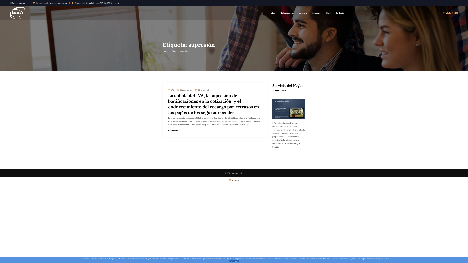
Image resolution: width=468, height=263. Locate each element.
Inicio (273, 13)
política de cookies (345, 259)
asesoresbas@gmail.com (58, 3)
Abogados (317, 13)
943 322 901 (23, 3)
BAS (172, 90)
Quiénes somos (287, 13)
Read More (173, 130)
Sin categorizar (186, 90)
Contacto (339, 13)
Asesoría (303, 13)
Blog (328, 13)
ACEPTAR (234, 261)
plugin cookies (384, 259)
